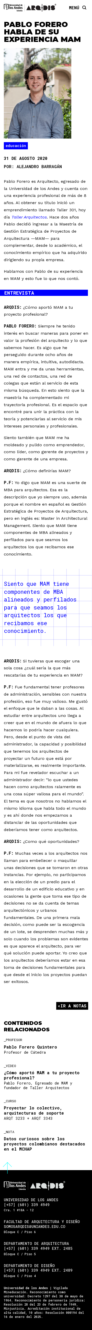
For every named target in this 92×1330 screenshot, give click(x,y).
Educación (16, 145)
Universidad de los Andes (26, 1288)
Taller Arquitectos (29, 217)
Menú (74, 7)
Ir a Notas (73, 1005)
